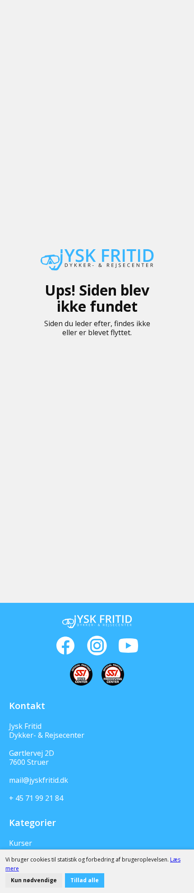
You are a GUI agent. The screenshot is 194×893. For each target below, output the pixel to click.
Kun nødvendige (34, 880)
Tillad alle (84, 880)
